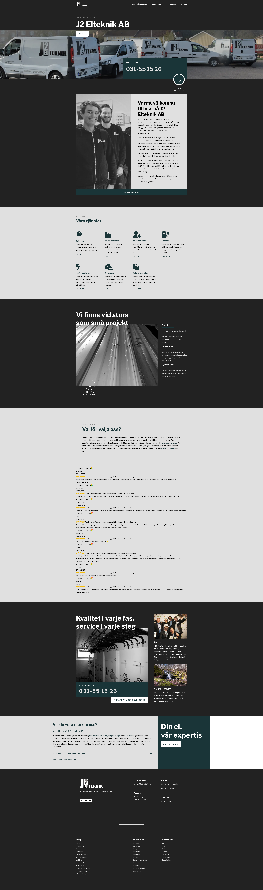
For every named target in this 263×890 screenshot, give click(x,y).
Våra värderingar (162, 689)
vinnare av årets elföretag (129, 700)
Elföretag (136, 843)
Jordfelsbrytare (139, 241)
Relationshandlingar (83, 868)
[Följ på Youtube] (90, 800)
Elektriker (136, 854)
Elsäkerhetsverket (167, 448)
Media (135, 857)
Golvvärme (165, 854)
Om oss (173, 4)
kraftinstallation (95, 736)
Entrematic (166, 857)
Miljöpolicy (137, 866)
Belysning (80, 241)
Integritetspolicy (139, 868)
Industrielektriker (112, 241)
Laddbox (165, 241)
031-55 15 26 (144, 69)
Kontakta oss (131, 192)
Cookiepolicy (137, 871)
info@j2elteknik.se (168, 789)
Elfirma (135, 863)
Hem (133, 4)
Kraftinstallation (83, 273)
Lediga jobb (137, 852)
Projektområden (158, 4)
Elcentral (165, 852)
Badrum (164, 849)
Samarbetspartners (140, 860)
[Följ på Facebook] (82, 800)
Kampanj (136, 849)
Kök (163, 843)
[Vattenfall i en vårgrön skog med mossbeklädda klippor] (170, 685)
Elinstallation (166, 860)
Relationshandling (140, 273)
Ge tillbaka (136, 846)
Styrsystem (109, 273)
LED (163, 846)
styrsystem (128, 736)
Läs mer (80, 254)
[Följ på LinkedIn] (86, 800)
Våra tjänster (142, 4)
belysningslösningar (113, 736)
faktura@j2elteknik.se (170, 784)
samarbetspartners (169, 443)
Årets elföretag (81, 871)
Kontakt (184, 4)
